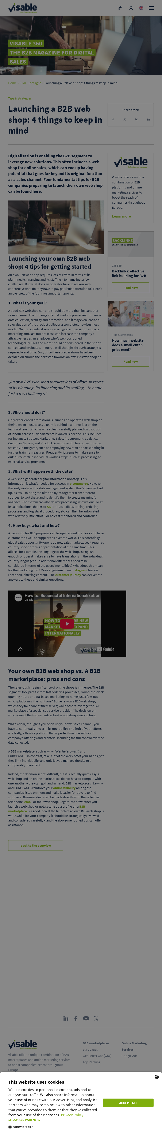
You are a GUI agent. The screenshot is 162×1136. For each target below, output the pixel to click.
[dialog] (81, 1104)
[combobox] (157, 1077)
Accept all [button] (128, 1103)
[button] (53, 1119)
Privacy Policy (72, 1115)
